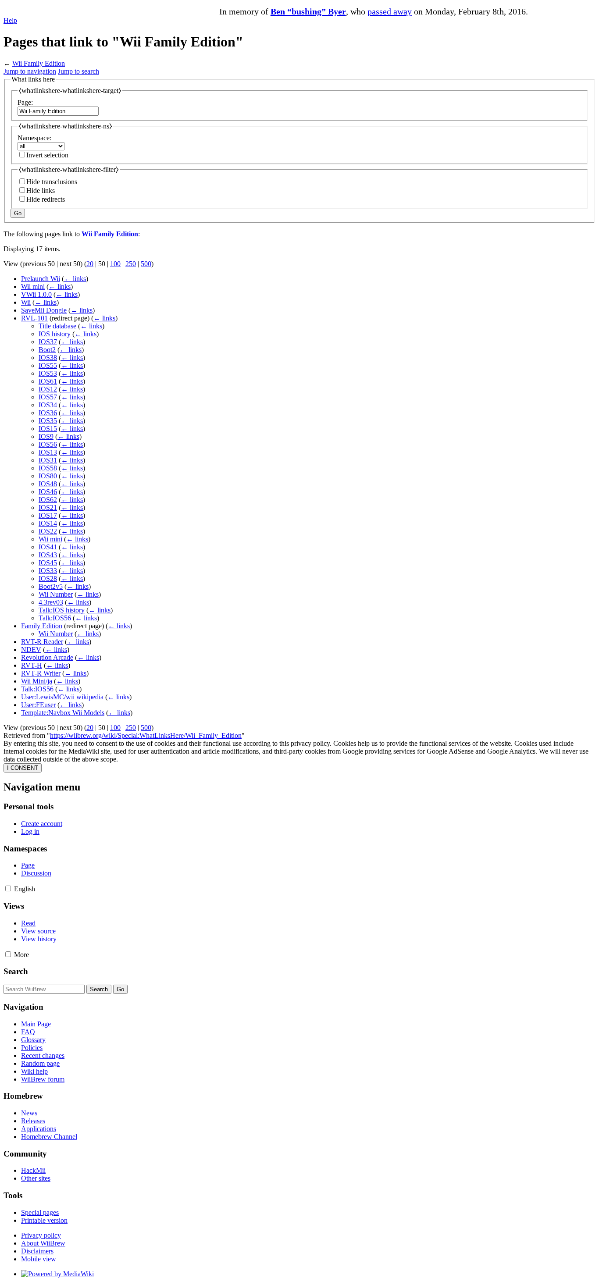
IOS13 (48, 452)
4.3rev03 (51, 602)
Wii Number (56, 594)
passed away (389, 11)
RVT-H (31, 665)
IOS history (55, 334)
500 (146, 263)
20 (89, 263)
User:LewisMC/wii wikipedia (62, 697)
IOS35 (48, 420)
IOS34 (48, 405)
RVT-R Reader (42, 641)
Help (10, 20)
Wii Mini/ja (36, 681)
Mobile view (38, 1259)
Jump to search (78, 71)
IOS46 (48, 491)
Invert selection (47, 155)
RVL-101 (34, 318)
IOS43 (48, 555)
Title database (57, 326)
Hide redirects (45, 199)
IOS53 (48, 373)
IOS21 (48, 507)
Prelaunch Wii (40, 278)
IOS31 (48, 460)
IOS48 (48, 484)
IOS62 (48, 499)
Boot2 (47, 349)
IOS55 (48, 365)
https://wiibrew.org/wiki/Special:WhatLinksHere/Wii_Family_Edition (146, 735)
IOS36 (48, 412)
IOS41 (48, 547)
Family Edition (41, 626)
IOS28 (48, 578)
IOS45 (48, 562)
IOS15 (48, 428)
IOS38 (48, 357)
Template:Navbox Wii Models (62, 712)
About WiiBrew (43, 1243)
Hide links (40, 190)
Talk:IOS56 (55, 618)
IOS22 (48, 531)
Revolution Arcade (47, 657)
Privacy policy (41, 1235)
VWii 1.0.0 (36, 294)
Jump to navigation (30, 71)
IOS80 (48, 476)
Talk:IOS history (62, 610)
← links (75, 278)
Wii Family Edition (38, 63)
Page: (25, 102)
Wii (26, 302)
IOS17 (48, 515)
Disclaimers (37, 1251)
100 (115, 263)
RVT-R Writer (41, 673)
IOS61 (48, 381)
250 (130, 263)
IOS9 (46, 436)
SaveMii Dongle (44, 310)
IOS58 (48, 468)
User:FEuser (38, 704)
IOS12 (48, 389)
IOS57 (48, 397)
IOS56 (48, 444)
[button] (8, 888)
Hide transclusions (51, 181)
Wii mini (33, 286)
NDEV (31, 649)
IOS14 (48, 523)
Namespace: (34, 138)
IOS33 (48, 570)
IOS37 (48, 341)
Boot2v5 (51, 586)
